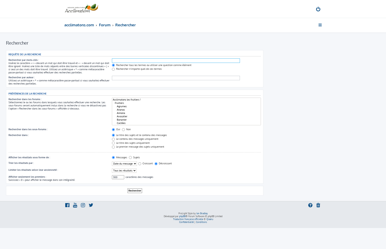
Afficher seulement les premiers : (27, 176)
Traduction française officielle (188, 219)
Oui (117, 129)
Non (128, 129)
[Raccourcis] (320, 25)
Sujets (136, 157)
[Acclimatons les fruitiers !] (186, 99)
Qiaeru (209, 219)
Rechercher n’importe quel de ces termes (138, 68)
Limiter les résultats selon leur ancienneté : (33, 169)
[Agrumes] (186, 106)
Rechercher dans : (18, 135)
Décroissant (165, 163)
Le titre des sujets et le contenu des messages (141, 135)
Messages (121, 157)
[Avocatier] (186, 116)
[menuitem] (318, 10)
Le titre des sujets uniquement (132, 142)
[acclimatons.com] (81, 9)
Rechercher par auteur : (21, 77)
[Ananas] (186, 109)
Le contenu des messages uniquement (136, 138)
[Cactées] (186, 123)
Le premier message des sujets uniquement (139, 146)
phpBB (182, 216)
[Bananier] (186, 119)
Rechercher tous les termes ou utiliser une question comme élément (153, 65)
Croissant (147, 163)
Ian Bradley (202, 213)
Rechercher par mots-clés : (23, 60)
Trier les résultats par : (21, 163)
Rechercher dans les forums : (24, 99)
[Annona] (186, 113)
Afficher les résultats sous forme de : (29, 157)
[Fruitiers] (186, 103)
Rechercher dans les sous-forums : (27, 129)
